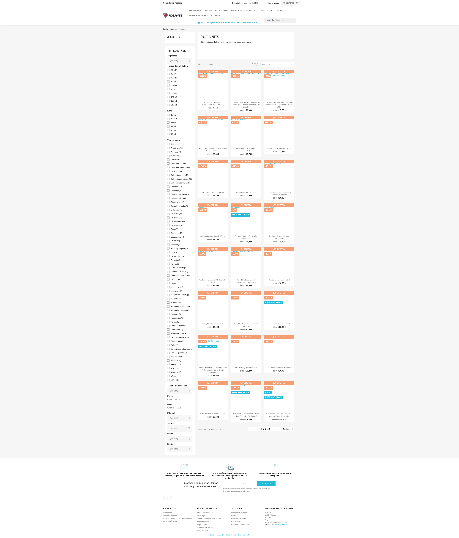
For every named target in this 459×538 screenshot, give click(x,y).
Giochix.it (281, 11)
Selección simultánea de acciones (181, 349)
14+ (174, 126)
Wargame (176, 376)
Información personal (239, 513)
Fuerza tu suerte (178, 268)
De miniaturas (178, 221)
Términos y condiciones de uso (209, 519)
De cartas (176, 214)
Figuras (215, 15)
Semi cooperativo (179, 353)
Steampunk (177, 357)
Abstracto (176, 144)
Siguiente (288, 429)
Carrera (175, 160)
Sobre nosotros (203, 522)
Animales (176, 152)
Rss (171, 498)
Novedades (195, 11)
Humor (175, 283)
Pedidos (234, 516)
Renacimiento (177, 341)
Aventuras (177, 156)
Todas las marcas (241, 11)
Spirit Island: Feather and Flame (279, 148)
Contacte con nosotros (172, 3)
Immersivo (177, 287)
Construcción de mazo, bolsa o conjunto (181, 194)
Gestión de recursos (180, 276)
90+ (174, 93)
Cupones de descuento (240, 525)
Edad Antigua (177, 237)
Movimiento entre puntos (181, 306)
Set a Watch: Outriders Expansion (279, 368)
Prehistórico (177, 330)
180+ (174, 101)
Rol (256, 11)
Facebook (165, 498)
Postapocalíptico (178, 326)
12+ (174, 119)
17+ (174, 134)
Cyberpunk (176, 210)
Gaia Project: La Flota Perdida (279, 324)
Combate (176, 187)
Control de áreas (179, 198)
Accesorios (221, 11)
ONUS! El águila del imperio (246, 368)
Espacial (175, 245)
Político (175, 322)
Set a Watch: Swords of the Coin (213, 414)
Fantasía (176, 260)
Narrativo (176, 314)
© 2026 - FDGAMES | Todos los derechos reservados (229, 535)
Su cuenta (237, 508)
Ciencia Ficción (178, 163)
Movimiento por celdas (181, 310)
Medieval (176, 299)
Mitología (176, 303)
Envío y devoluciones (205, 513)
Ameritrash (177, 148)
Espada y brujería (179, 248)
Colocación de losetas (181, 179)
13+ (174, 123)
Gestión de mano (179, 272)
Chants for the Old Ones (246, 192)
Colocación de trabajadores (181, 183)
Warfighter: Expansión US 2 (279, 280)
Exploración (177, 256)
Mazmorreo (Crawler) (180, 295)
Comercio (176, 190)
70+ (174, 89)
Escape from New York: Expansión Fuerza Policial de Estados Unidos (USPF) (279, 104)
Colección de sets (180, 175)
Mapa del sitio (202, 531)
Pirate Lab (267, 11)
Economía (177, 233)
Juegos (208, 11)
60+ (174, 85)
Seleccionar (277, 64)
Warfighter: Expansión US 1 (212, 324)
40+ (174, 74)
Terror (175, 368)
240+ (174, 105)
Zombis (175, 380)
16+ (174, 130)
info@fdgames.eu (281, 525)
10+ (174, 115)
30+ (174, 70)
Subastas (176, 361)
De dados (176, 218)
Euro (174, 252)
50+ (174, 82)
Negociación (177, 318)
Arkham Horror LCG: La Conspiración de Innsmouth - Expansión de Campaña (213, 370)
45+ (174, 78)
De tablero (177, 225)
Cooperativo (177, 202)
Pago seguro (202, 525)
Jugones (174, 37)
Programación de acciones (181, 333)
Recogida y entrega (180, 337)
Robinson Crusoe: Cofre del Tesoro (212, 236)
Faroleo (175, 264)
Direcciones (235, 522)
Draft (174, 229)
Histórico (176, 279)
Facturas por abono (238, 519)
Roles (174, 345)
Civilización (176, 171)
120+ (174, 97)
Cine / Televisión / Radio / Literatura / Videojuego (181, 167)
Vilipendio (176, 372)
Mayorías (176, 291)
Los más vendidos (170, 516)
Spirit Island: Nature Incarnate (213, 192)
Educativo (176, 241)
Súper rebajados (198, 15)
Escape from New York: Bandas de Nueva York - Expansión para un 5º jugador (246, 104)
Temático (176, 364)
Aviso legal (201, 516)
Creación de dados (179, 206)
